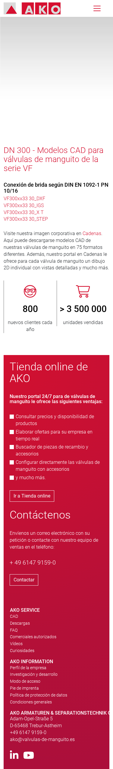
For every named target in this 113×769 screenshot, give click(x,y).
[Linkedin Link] (14, 755)
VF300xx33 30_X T (24, 212)
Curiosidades (22, 650)
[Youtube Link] (28, 755)
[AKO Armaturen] (37, 8)
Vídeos (16, 643)
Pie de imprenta (24, 688)
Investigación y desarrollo (34, 674)
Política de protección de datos (38, 695)
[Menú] (97, 8)
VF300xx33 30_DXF (24, 198)
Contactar (24, 580)
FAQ (13, 630)
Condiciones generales (31, 702)
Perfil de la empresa (28, 667)
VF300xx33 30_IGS (24, 205)
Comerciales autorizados (33, 636)
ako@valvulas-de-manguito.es (42, 739)
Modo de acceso (25, 681)
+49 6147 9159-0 (28, 732)
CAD (14, 616)
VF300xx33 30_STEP (26, 219)
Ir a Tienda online (32, 496)
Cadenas (92, 233)
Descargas (20, 623)
